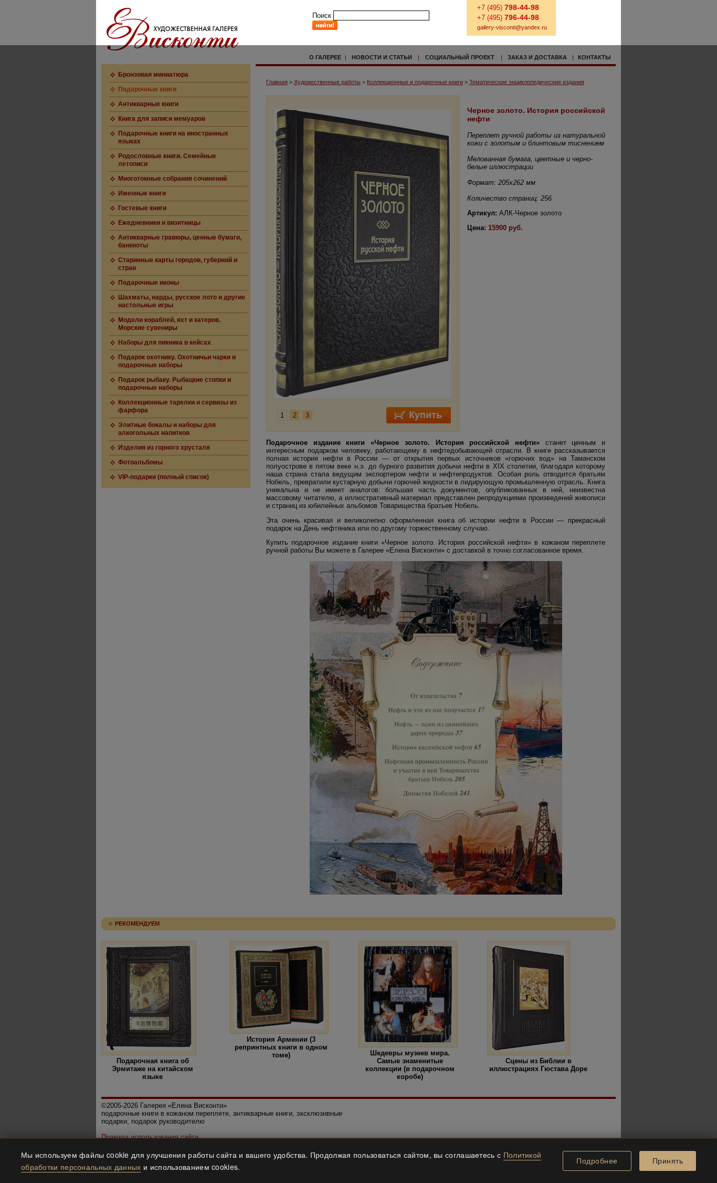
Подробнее (597, 1161)
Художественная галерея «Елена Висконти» (172, 29)
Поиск (321, 15)
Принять (667, 1161)
